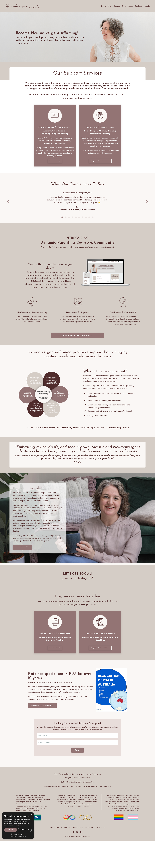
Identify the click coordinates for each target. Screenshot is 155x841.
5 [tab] (76, 217)
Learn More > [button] (54, 161)
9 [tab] (89, 217)
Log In (147, 6)
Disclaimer (89, 827)
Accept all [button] (11, 830)
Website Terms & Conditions (60, 827)
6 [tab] (79, 217)
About (130, 6)
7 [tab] (83, 217)
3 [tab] (69, 217)
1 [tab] (62, 217)
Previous (8, 201)
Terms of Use (101, 827)
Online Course (114, 6)
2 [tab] (66, 217)
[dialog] (18, 825)
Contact (138, 6)
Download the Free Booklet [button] (42, 705)
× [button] (31, 814)
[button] (18, 834)
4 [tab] (72, 217)
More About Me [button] (22, 547)
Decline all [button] (25, 830)
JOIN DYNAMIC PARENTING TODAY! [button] (77, 335)
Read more (19, 826)
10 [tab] (93, 217)
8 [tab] (86, 217)
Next (147, 201)
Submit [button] (77, 750)
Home (103, 6)
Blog (124, 6)
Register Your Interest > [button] (100, 161)
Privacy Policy (78, 827)
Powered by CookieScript (18, 836)
